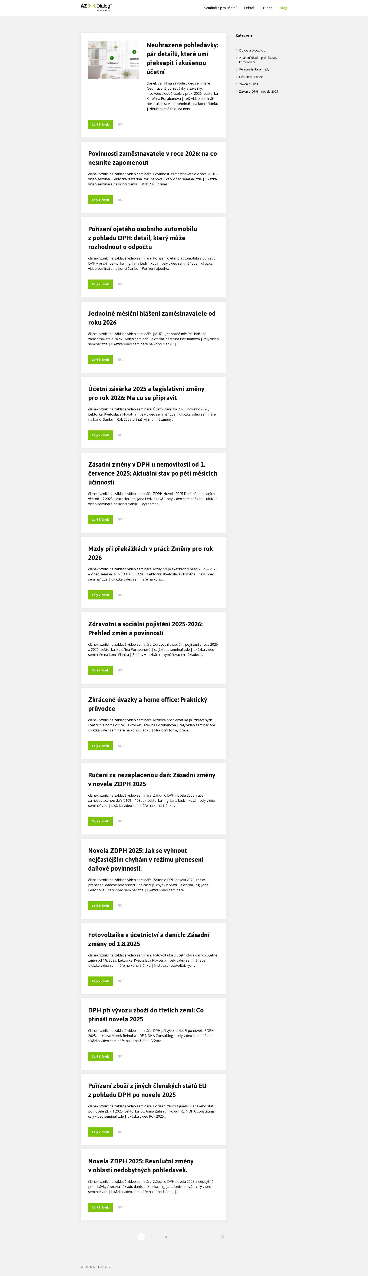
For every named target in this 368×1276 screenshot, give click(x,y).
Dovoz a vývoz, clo (252, 50)
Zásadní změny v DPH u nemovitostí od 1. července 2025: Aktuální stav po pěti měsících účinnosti (152, 473)
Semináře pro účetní (220, 7)
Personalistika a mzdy (254, 69)
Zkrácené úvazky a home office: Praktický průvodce (147, 704)
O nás (267, 7)
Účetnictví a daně (251, 77)
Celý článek (100, 124)
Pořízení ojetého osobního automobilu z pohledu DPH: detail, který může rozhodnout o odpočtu (142, 238)
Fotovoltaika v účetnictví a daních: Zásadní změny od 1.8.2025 (148, 939)
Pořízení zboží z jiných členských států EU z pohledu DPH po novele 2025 (147, 1090)
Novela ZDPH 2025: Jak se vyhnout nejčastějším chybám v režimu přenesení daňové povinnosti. (145, 859)
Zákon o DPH (248, 84)
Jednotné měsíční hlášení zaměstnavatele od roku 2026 (152, 318)
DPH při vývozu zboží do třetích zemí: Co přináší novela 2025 (146, 1014)
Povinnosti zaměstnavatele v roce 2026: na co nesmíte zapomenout (152, 158)
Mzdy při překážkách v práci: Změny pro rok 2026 (150, 553)
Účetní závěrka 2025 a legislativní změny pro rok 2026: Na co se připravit (146, 393)
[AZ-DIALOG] (96, 8)
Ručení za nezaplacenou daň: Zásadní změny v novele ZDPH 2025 (151, 779)
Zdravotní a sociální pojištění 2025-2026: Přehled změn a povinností (145, 628)
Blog (283, 7)
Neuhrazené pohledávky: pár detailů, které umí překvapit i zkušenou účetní (182, 58)
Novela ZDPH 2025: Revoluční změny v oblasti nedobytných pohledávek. (141, 1165)
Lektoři (250, 7)
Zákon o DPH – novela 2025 (258, 91)
